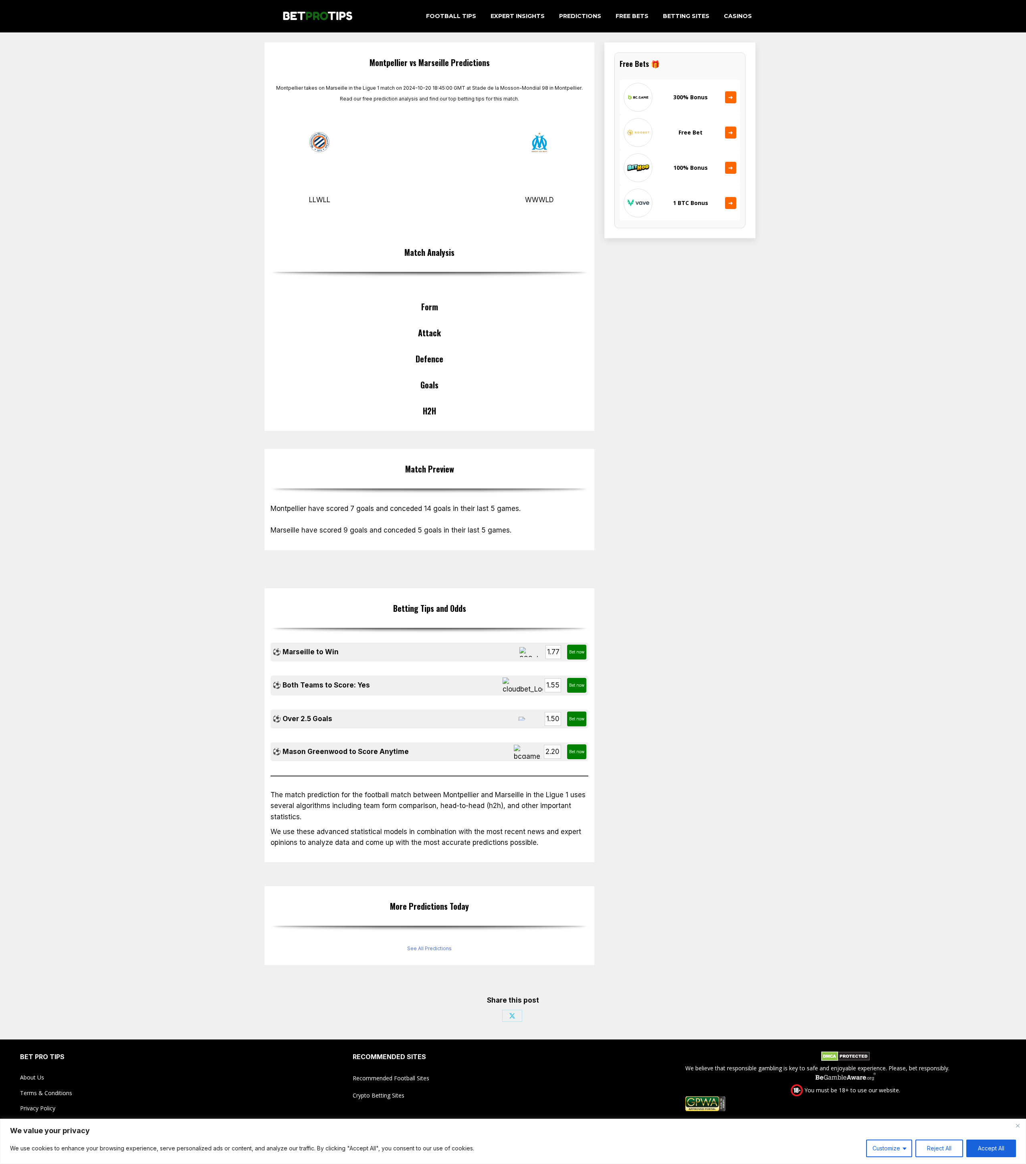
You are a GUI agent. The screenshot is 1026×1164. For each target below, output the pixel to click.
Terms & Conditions (46, 1093)
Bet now (576, 651)
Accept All (991, 1148)
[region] (513, 1141)
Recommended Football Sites (391, 1078)
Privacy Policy (37, 1108)
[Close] (1017, 1125)
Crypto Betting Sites (378, 1095)
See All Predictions (429, 948)
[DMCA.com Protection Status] (845, 1057)
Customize (886, 1148)
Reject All (939, 1148)
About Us (32, 1077)
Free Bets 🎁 (640, 63)
